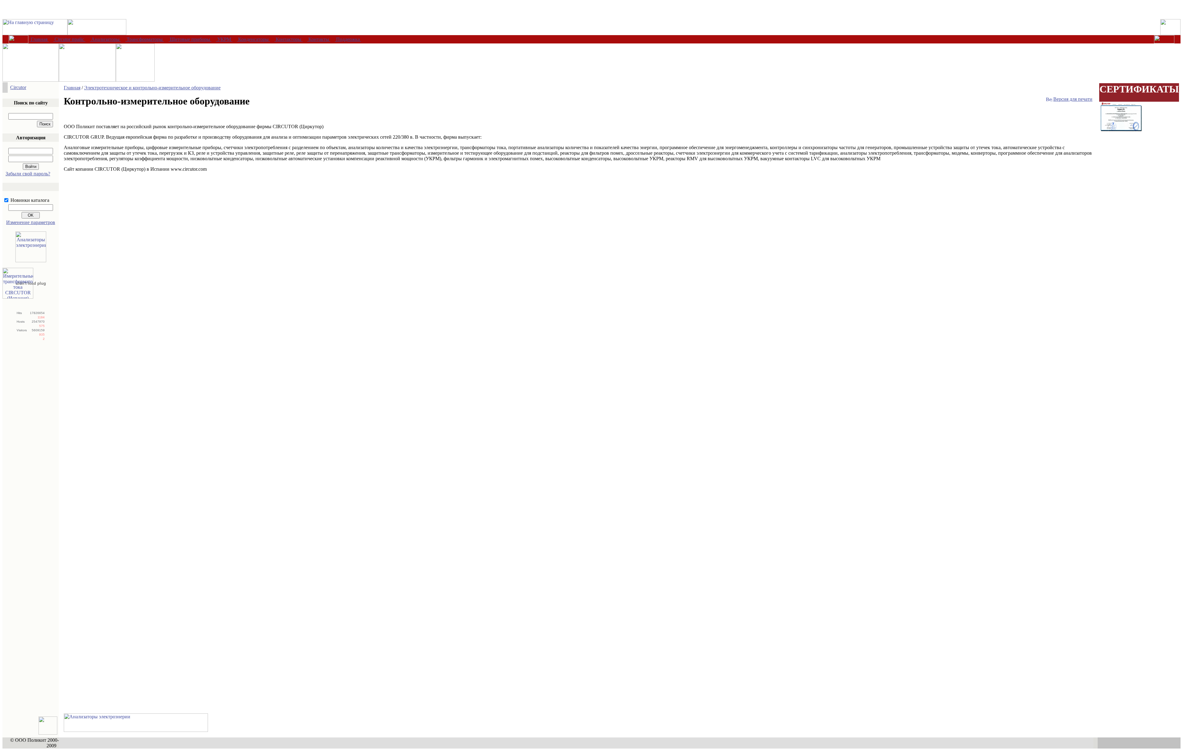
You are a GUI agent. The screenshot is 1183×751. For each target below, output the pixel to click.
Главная (72, 87)
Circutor (18, 87)
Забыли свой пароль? (28, 173)
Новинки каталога (29, 200)
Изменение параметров (30, 222)
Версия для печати (1072, 99)
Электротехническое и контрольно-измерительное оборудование (152, 87)
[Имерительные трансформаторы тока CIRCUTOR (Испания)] (17, 297)
